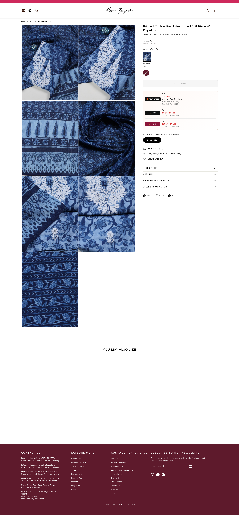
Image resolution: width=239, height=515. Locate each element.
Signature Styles (77, 466)
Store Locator (116, 482)
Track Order (115, 478)
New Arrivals (76, 459)
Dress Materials (77, 474)
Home (23, 21)
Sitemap (114, 490)
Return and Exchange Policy (122, 470)
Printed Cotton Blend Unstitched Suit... (39, 21)
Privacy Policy (116, 474)
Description (150, 168)
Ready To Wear (77, 478)
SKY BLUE (147, 57)
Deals (73, 490)
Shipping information (156, 181)
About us (114, 459)
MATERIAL (148, 174)
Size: (145, 67)
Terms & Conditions (118, 463)
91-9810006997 (34, 497)
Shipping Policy (117, 466)
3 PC (146, 72)
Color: (150, 49)
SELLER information (155, 187)
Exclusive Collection (78, 463)
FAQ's (113, 493)
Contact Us (115, 486)
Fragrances (75, 486)
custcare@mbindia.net (35, 499)
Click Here (152, 140)
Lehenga (74, 482)
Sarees (73, 470)
